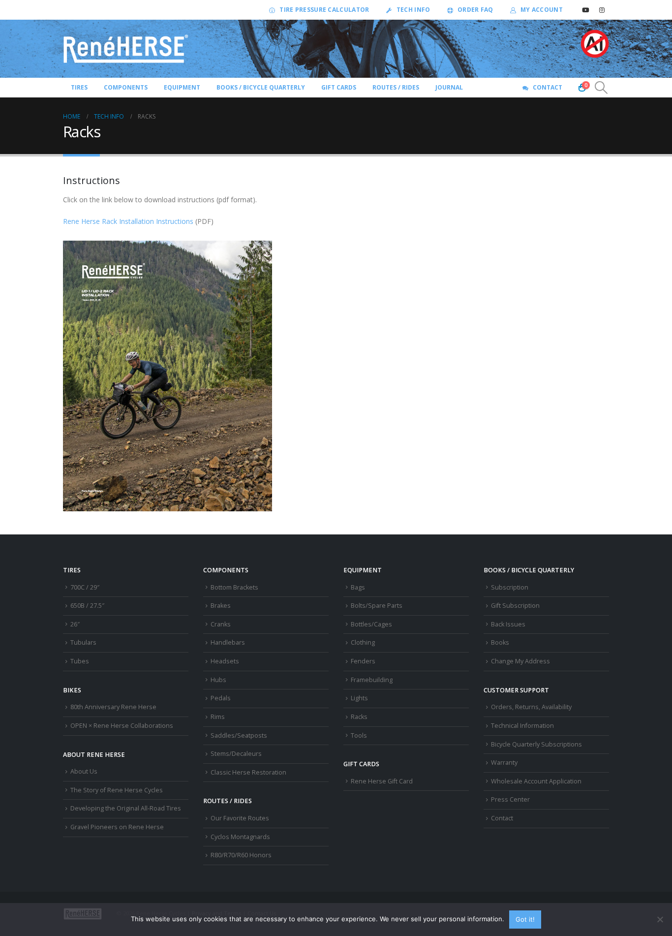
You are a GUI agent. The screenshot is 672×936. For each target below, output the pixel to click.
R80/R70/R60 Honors (241, 855)
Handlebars (228, 642)
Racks (359, 717)
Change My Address (520, 661)
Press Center (510, 799)
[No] (660, 919)
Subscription (509, 587)
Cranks (221, 624)
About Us (83, 771)
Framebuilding (372, 680)
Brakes (221, 605)
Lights (359, 698)
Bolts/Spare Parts (376, 605)
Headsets (225, 661)
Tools (359, 735)
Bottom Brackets (234, 587)
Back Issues (508, 624)
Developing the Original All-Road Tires (125, 808)
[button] (601, 87)
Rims (218, 717)
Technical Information (522, 725)
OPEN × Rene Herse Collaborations (121, 725)
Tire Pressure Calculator (324, 9)
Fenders (363, 661)
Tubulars (83, 642)
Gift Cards (338, 87)
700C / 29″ (84, 587)
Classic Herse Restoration (248, 772)
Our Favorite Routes (240, 818)
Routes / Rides (395, 87)
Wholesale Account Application (536, 781)
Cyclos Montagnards (241, 837)
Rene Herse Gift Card (382, 781)
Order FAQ (475, 9)
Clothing (363, 642)
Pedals (221, 698)
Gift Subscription (515, 605)
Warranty (504, 762)
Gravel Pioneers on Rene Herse (117, 827)
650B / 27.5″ (87, 605)
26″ (75, 624)
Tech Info (413, 9)
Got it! (525, 919)
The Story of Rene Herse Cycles (116, 790)
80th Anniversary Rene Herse (113, 707)
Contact (547, 87)
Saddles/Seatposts (239, 735)
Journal (449, 87)
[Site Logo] (126, 48)
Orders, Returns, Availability (531, 707)
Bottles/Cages (371, 624)
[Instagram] (602, 10)
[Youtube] (585, 10)
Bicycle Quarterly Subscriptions (536, 744)
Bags (358, 587)
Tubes (79, 661)
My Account (541, 9)
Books (500, 642)
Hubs (218, 680)
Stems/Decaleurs (236, 753)
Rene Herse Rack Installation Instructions (128, 221)
